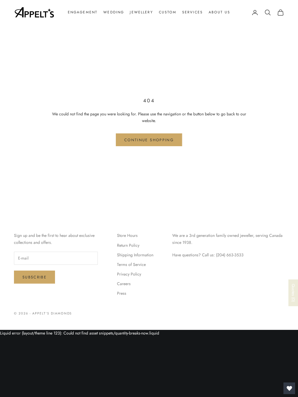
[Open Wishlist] (289, 388)
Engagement (83, 12)
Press (121, 293)
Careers (124, 284)
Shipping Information (135, 255)
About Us (219, 12)
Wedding (113, 12)
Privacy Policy (129, 274)
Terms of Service (131, 264)
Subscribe (34, 277)
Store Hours (127, 235)
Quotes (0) (293, 293)
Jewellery (141, 12)
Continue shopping (149, 140)
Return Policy (128, 245)
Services (192, 12)
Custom (167, 12)
